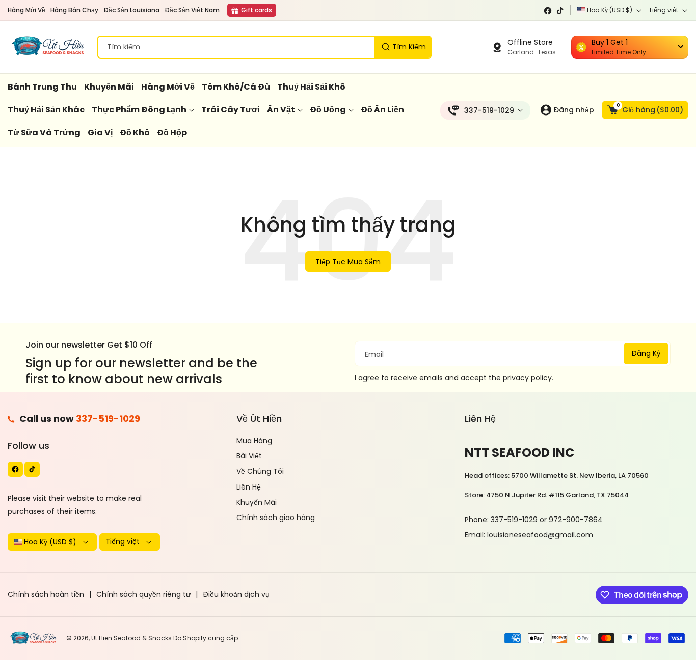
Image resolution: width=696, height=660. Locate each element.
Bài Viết (249, 456)
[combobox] (264, 47)
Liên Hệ (248, 487)
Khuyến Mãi (256, 502)
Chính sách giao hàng (275, 517)
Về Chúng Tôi (260, 471)
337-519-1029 (108, 418)
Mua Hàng (254, 441)
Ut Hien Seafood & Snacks (131, 638)
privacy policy (527, 377)
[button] (645, 110)
